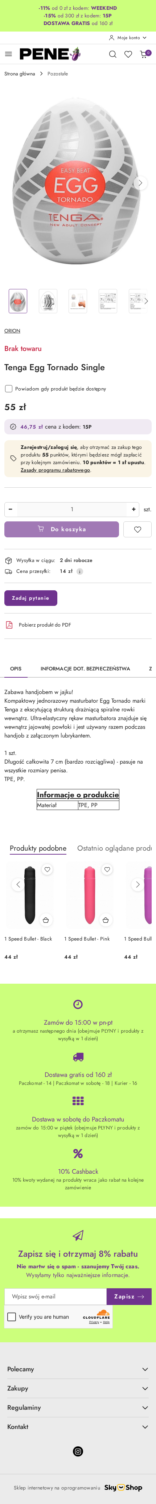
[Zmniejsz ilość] (10, 510)
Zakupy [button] (17, 1388)
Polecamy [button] (20, 1369)
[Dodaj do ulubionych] (137, 529)
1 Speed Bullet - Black (28, 938)
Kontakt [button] (17, 1426)
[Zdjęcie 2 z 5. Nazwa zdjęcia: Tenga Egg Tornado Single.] (48, 301)
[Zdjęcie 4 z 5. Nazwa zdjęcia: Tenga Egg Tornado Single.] (108, 301)
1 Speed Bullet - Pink (87, 938)
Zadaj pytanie (31, 598)
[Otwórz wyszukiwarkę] (113, 54)
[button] (140, 183)
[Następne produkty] (137, 884)
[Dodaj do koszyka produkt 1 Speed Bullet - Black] (46, 919)
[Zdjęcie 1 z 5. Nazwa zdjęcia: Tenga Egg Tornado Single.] (18, 301)
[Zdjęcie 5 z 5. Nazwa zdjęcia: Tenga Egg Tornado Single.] (138, 301)
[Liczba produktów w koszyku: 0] (143, 54)
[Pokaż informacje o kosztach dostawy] (80, 571)
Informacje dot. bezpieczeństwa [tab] (85, 668)
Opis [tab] (16, 668)
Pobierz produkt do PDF (45, 624)
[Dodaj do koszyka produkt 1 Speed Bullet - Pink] (105, 919)
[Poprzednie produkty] (18, 884)
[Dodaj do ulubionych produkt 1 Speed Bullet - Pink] (107, 869)
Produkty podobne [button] (38, 848)
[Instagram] (78, 1451)
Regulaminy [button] (24, 1407)
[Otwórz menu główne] (8, 54)
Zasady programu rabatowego (55, 470)
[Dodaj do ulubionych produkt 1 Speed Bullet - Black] (47, 869)
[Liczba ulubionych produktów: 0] (128, 54)
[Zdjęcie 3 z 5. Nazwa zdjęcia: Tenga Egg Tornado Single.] (78, 301)
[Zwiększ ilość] (133, 510)
